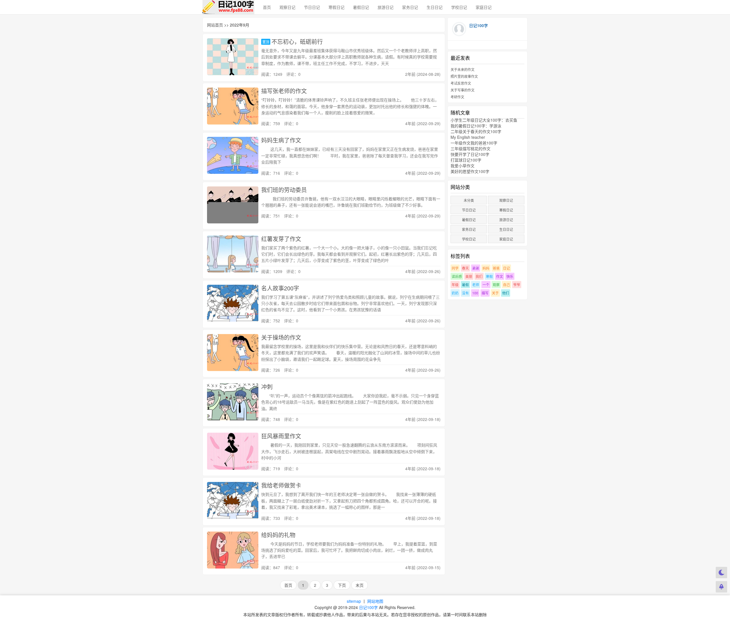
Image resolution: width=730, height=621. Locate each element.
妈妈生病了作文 (281, 140)
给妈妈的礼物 (278, 535)
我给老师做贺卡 (281, 485)
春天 (465, 268)
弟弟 (475, 268)
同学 (455, 268)
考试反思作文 (461, 83)
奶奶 (455, 292)
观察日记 (287, 7)
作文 (499, 276)
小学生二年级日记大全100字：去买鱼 (484, 120)
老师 (475, 284)
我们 (479, 276)
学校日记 (459, 7)
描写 (485, 292)
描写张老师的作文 (284, 91)
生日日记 (435, 7)
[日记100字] (228, 7)
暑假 (465, 284)
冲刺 (267, 386)
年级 (455, 284)
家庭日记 (484, 7)
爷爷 (516, 284)
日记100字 (368, 607)
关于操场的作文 (281, 337)
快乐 (509, 276)
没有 (465, 292)
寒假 (489, 276)
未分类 (469, 200)
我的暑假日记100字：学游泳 (476, 126)
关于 (495, 292)
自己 (506, 284)
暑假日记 (361, 7)
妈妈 (485, 268)
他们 (505, 292)
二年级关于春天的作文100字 (476, 131)
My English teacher (468, 137)
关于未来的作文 (462, 69)
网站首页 (215, 25)
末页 (360, 585)
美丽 (468, 276)
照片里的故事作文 (464, 76)
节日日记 (312, 7)
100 (475, 292)
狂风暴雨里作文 (281, 436)
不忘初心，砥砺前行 (297, 41)
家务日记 (410, 7)
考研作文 (457, 96)
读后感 (457, 276)
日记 (506, 268)
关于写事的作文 (462, 89)
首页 (267, 7)
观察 (496, 284)
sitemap (354, 601)
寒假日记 (336, 7)
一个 (485, 284)
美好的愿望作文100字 (470, 171)
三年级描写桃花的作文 (470, 148)
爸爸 (496, 268)
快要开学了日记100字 (470, 154)
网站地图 (375, 601)
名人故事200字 (280, 288)
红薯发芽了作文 (281, 239)
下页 (342, 585)
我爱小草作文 (462, 165)
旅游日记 (386, 7)
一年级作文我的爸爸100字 (474, 143)
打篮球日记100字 (466, 160)
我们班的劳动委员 (284, 190)
